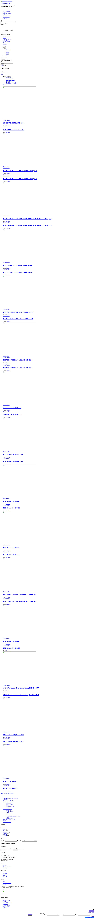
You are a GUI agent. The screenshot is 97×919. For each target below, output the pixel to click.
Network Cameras (7, 13)
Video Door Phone (7, 822)
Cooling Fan (8, 803)
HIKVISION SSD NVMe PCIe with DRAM (17, 265)
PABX (4, 820)
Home (4, 46)
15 (8, 793)
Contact (4, 55)
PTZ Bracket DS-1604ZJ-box (13, 454)
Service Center (4, 57)
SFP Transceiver (9, 818)
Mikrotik (7, 52)
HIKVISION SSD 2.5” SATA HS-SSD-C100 (17, 360)
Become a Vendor (7, 866)
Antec (7, 51)
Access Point (8, 810)
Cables (7, 814)
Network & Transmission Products (13, 816)
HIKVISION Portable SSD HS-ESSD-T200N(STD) (20, 171)
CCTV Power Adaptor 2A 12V (13, 735)
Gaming (5, 18)
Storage (7, 807)
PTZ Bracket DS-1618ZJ (11, 641)
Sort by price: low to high (11, 82)
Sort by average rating (10, 80)
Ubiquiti (5, 835)
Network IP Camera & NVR (9, 819)
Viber (93, 916)
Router (7, 817)
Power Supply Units (10, 806)
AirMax (7, 812)
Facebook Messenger (89, 917)
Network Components (7, 809)
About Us (5, 47)
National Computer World (6, 3)
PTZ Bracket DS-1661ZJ (11, 548)
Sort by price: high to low (11, 83)
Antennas (8, 813)
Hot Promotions (6, 11)
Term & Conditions (7, 883)
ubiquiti (7, 54)
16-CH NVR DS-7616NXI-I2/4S (13, 123)
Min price (3, 840)
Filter (36, 840)
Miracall (7, 53)
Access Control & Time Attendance (10, 798)
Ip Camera (5, 14)
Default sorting (9, 77)
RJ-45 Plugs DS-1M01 (10, 781)
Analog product (6, 15)
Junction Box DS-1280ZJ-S (12, 408)
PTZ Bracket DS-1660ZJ (11, 501)
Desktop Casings (9, 804)
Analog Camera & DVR (8, 800)
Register (8, 32)
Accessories (5, 799)
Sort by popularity (9, 78)
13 (5, 793)
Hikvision (8, 49)
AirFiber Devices (9, 811)
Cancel (4, 84)
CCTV (4, 12)
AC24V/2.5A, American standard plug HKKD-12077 (21, 688)
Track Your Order (4, 59)
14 (6, 793)
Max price (19, 840)
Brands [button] (4, 48)
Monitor (7, 805)
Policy (4, 881)
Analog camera (6, 17)
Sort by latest (8, 81)
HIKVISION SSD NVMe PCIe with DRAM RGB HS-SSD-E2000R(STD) (27, 219)
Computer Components (8, 801)
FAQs (4, 884)
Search (2, 24)
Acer (4, 829)
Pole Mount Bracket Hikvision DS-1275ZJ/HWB (19, 594)
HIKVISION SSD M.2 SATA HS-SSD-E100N (18, 312)
